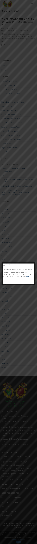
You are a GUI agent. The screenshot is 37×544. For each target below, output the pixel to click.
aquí (28, 277)
